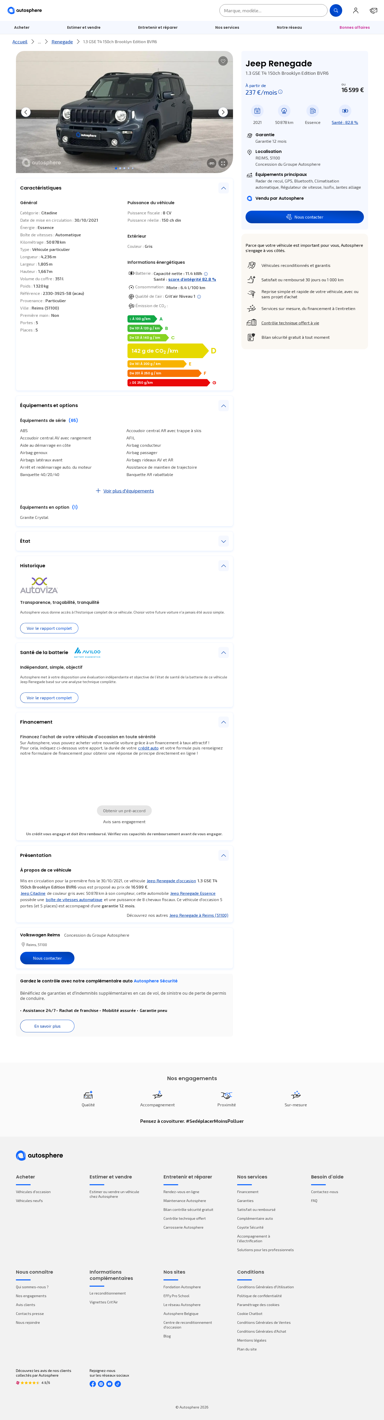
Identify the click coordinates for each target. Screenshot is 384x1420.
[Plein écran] (223, 163)
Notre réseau (289, 27)
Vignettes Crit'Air (104, 1302)
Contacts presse (30, 1313)
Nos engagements (31, 1295)
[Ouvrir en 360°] (211, 163)
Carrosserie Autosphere (183, 1227)
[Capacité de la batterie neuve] (205, 274)
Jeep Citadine (33, 893)
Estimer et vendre (84, 27)
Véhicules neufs (29, 1200)
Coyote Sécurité (250, 1227)
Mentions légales (251, 1340)
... (39, 41)
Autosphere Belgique (181, 1313)
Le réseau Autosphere (182, 1304)
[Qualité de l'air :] (199, 296)
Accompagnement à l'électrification (253, 1238)
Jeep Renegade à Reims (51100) (199, 915)
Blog (167, 1336)
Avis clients (25, 1304)
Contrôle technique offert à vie (290, 322)
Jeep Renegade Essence (193, 893)
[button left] (26, 112)
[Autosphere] (24, 10)
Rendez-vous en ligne (181, 1191)
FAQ (314, 1200)
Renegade (62, 41)
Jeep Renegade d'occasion (171, 880)
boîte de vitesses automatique (74, 899)
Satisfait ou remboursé (256, 1209)
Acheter (22, 27)
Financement (248, 1191)
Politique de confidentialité (259, 1295)
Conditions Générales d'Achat (261, 1331)
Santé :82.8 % (345, 122)
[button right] (223, 112)
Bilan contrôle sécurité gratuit (188, 1209)
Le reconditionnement (108, 1293)
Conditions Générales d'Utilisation (265, 1287)
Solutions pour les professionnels (265, 1249)
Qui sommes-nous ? (32, 1287)
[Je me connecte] (356, 10)
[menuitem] (22, 27)
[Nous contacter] (373, 10)
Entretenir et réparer (158, 27)
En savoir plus (47, 1025)
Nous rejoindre (28, 1322)
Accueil (20, 41)
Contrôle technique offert (185, 1218)
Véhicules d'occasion (33, 1191)
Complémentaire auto (255, 1218)
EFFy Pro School (176, 1295)
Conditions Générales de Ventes (264, 1322)
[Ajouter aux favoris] (223, 61)
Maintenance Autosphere (185, 1200)
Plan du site (247, 1349)
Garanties (245, 1200)
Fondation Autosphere (182, 1287)
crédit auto (148, 747)
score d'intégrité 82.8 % (192, 279)
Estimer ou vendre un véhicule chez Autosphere (114, 1194)
